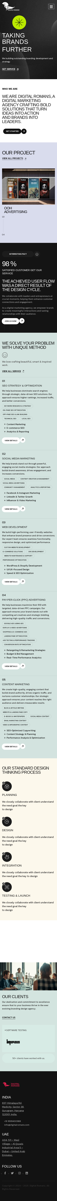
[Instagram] (19, 1173)
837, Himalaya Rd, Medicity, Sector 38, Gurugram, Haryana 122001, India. (13, 1108)
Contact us (8, 1017)
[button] (17, 406)
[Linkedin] (26, 1173)
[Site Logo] (10, 6)
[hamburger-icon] (51, 6)
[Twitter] (12, 1173)
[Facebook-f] (5, 1173)
